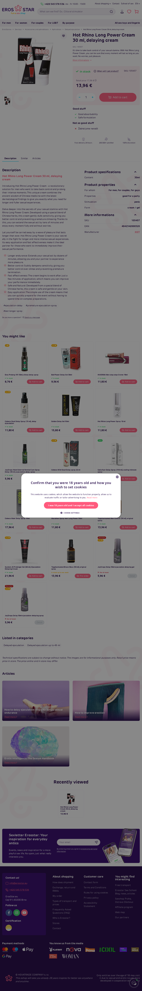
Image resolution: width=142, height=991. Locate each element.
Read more (92, 497)
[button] (71, 512)
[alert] (71, 495)
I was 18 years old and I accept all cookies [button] (71, 505)
